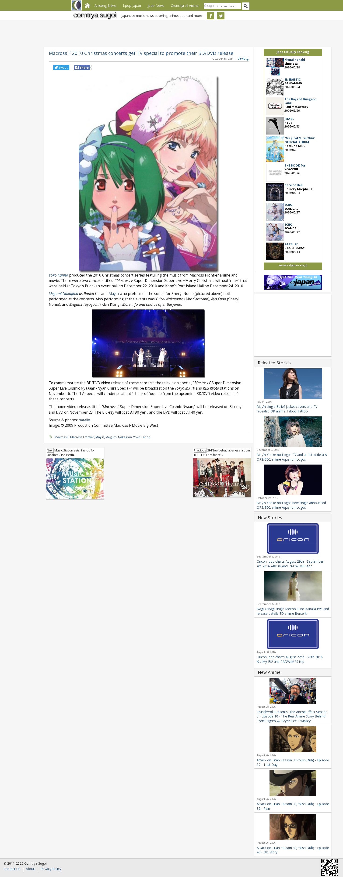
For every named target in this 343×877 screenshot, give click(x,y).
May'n (99, 437)
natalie (84, 420)
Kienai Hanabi (294, 60)
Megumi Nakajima (63, 293)
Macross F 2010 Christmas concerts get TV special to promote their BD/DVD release (141, 53)
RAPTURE (291, 244)
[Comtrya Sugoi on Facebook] (210, 15)
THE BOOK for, (295, 165)
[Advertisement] (170, 32)
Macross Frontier (82, 437)
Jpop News (155, 5)
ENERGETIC (292, 80)
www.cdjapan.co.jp (293, 265)
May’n (113, 293)
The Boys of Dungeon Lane (300, 101)
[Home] (87, 5)
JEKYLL (289, 119)
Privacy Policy (51, 868)
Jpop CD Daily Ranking (293, 52)
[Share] (77, 67)
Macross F (62, 437)
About (30, 868)
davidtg (243, 58)
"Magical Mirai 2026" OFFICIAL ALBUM (299, 140)
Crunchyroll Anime (185, 5)
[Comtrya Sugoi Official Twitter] (220, 15)
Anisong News (105, 5)
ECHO (288, 205)
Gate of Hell (293, 185)
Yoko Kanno (58, 275)
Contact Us (12, 868)
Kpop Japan (132, 5)
